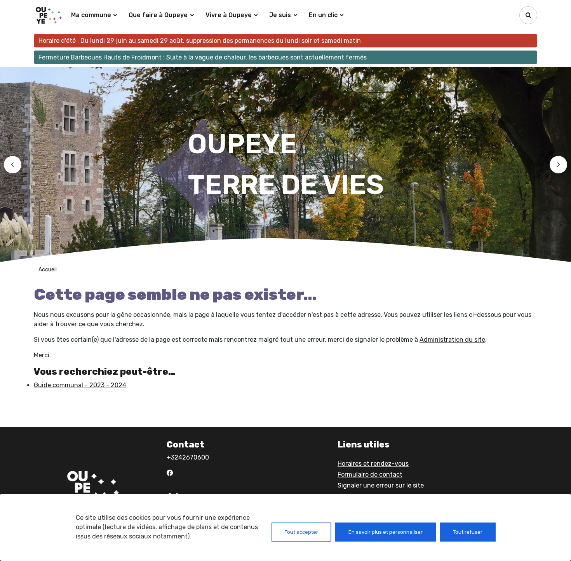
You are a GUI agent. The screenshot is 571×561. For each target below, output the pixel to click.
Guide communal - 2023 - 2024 (80, 385)
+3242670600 (188, 457)
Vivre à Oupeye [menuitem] (228, 15)
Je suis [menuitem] (280, 15)
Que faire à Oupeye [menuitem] (158, 15)
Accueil (47, 269)
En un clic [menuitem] (323, 15)
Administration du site (452, 339)
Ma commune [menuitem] (91, 15)
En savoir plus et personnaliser (385, 532)
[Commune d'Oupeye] (49, 15)
